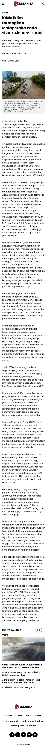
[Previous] (38, 630)
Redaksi (32, 725)
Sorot (19, 716)
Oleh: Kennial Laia (10, 61)
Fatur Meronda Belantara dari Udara (23, 677)
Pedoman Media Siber (32, 721)
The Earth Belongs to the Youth (20, 668)
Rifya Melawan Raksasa (16, 673)
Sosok (38, 716)
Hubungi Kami (18, 725)
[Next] (43, 630)
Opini (28, 716)
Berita (9, 716)
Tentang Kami (11, 721)
